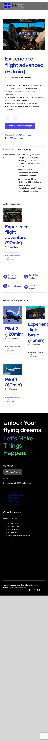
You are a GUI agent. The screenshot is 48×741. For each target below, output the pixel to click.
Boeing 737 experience (22, 135)
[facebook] (29, 590)
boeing (16, 138)
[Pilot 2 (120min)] (12, 315)
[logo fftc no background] (13, 3)
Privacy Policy (13, 498)
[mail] (38, 590)
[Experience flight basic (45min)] (35, 312)
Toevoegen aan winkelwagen (20, 125)
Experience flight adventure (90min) (16, 235)
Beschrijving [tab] (8, 149)
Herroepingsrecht (14, 504)
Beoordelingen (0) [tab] (8, 155)
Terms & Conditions (15, 495)
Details (18, 255)
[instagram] (34, 590)
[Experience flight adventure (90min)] (12, 215)
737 (11, 138)
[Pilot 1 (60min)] (12, 369)
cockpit (22, 138)
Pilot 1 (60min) (13, 382)
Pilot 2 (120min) (14, 331)
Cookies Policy (13, 501)
